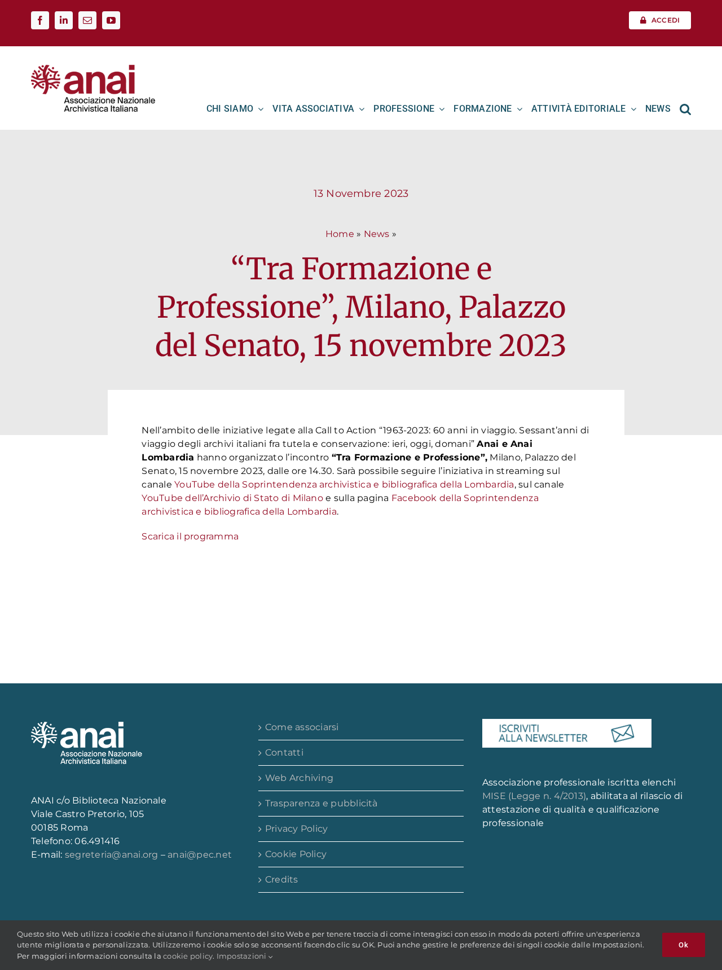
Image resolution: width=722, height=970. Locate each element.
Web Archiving (299, 778)
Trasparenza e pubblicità (321, 803)
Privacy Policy (296, 828)
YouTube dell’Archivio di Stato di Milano (232, 498)
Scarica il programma (190, 536)
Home (339, 234)
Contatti (284, 752)
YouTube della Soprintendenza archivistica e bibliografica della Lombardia (344, 484)
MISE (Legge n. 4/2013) (534, 796)
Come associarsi (302, 727)
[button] (685, 109)
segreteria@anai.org (113, 854)
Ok (684, 945)
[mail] (87, 20)
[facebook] (40, 20)
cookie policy (188, 955)
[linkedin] (64, 20)
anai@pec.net (200, 854)
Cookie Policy (296, 854)
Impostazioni (242, 955)
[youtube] (111, 20)
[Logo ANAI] (93, 68)
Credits (281, 879)
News (377, 234)
